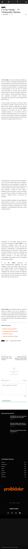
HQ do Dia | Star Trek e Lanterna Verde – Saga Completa (6, 358)
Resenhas (6, 5)
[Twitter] (12, 513)
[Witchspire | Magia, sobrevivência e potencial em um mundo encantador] (5, 425)
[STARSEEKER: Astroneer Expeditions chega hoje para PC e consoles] (5, 418)
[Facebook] (7, 17)
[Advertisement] (14, 64)
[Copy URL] (19, 17)
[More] (22, 17)
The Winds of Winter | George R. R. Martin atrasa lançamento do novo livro (21, 358)
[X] (10, 17)
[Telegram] (16, 17)
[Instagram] (16, 513)
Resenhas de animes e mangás (10, 336)
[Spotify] (20, 513)
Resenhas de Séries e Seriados (10, 331)
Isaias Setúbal (5, 14)
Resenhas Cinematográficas (10, 329)
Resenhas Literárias (8, 333)
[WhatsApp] (13, 17)
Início (2, 5)
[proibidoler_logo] (14, 1)
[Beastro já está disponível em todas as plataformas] (5, 432)
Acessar (24, 380)
